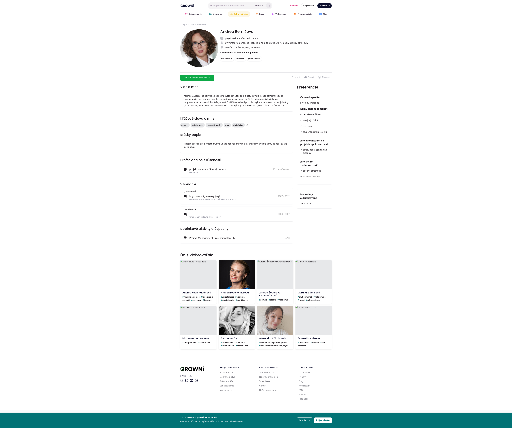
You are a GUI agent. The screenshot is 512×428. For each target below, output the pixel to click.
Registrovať (308, 5)
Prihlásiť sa (324, 5)
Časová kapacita (310, 97)
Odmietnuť (304, 420)
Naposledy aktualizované (308, 196)
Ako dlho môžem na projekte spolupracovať (314, 142)
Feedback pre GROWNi (310, 398)
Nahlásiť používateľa (324, 76)
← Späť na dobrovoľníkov (193, 24)
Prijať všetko (323, 420)
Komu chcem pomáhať (313, 108)
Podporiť (294, 5)
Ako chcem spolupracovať (308, 163)
